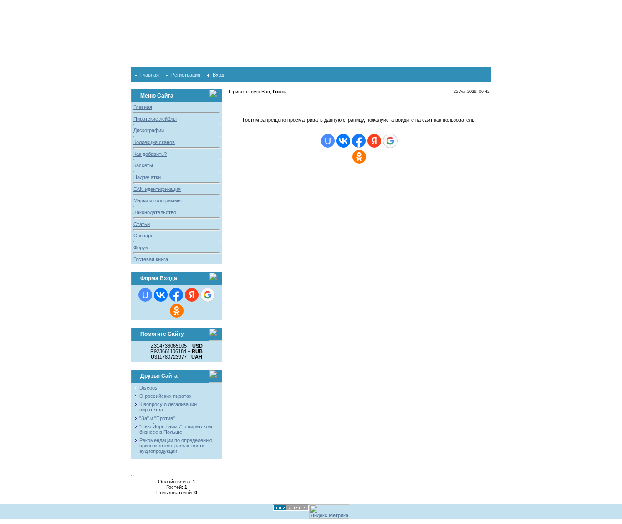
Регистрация (185, 74)
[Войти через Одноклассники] (177, 311)
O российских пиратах (165, 396)
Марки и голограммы (157, 200)
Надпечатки (147, 177)
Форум (141, 247)
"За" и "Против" (157, 418)
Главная (149, 74)
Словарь (143, 235)
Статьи (141, 224)
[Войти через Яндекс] (192, 295)
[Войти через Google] (207, 295)
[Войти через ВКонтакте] (161, 295)
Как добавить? (150, 154)
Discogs (148, 387)
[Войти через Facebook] (176, 295)
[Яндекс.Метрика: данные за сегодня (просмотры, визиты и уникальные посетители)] (329, 511)
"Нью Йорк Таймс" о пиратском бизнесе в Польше (175, 429)
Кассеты (143, 165)
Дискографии (148, 130)
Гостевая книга (150, 259)
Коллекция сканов (154, 142)
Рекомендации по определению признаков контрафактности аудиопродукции (175, 445)
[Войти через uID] (145, 295)
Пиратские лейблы (155, 119)
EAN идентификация (157, 189)
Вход (218, 74)
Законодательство (154, 212)
